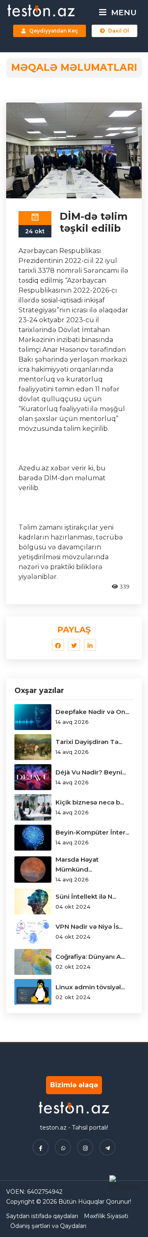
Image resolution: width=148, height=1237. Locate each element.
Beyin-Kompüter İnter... (92, 832)
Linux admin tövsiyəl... (90, 987)
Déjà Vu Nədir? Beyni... (91, 772)
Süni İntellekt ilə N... (86, 896)
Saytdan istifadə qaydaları (42, 1216)
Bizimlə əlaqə (74, 1085)
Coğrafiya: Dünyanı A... (90, 956)
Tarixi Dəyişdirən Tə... (89, 742)
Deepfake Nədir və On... (92, 712)
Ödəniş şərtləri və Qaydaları (48, 1226)
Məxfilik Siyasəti (106, 1216)
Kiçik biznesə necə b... (90, 802)
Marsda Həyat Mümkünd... (77, 864)
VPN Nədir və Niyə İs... (89, 926)
